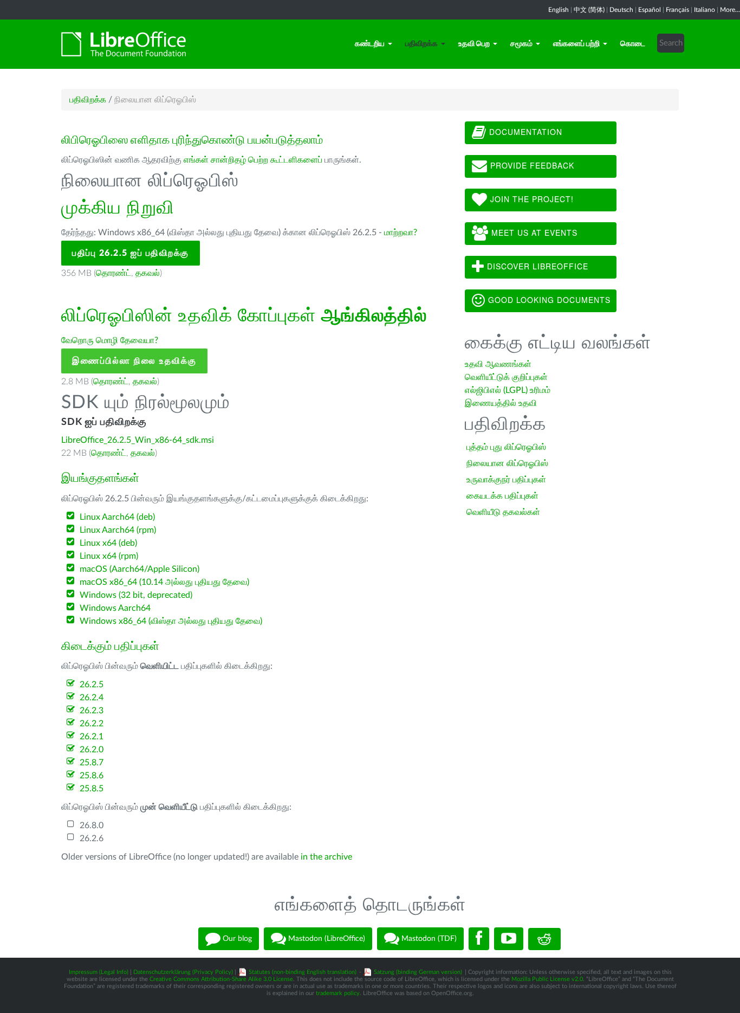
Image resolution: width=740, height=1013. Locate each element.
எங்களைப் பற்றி (576, 44)
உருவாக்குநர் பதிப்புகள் (506, 479)
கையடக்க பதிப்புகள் (502, 496)
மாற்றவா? (400, 232)
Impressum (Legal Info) (98, 972)
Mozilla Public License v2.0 (547, 979)
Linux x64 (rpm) (109, 556)
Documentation (524, 131)
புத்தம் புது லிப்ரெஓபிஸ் (506, 447)
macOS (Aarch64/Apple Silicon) (139, 569)
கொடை (632, 44)
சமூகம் (521, 44)
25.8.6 (91, 775)
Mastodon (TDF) (428, 939)
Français (677, 10)
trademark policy (338, 993)
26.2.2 (91, 723)
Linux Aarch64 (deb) (117, 517)
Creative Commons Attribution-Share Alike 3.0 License (221, 979)
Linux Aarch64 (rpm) (118, 530)
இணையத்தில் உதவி (501, 403)
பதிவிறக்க (421, 44)
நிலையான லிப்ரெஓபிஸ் (507, 463)
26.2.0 (91, 749)
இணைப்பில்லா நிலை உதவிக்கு (134, 361)
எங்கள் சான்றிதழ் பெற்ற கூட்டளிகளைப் (253, 160)
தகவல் (147, 273)
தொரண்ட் (113, 273)
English (558, 10)
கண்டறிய (370, 44)
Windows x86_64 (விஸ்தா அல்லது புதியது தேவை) (171, 621)
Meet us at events (533, 232)
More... (730, 10)
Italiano (704, 10)
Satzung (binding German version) (418, 972)
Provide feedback (531, 165)
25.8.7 (91, 762)
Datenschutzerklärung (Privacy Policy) (183, 972)
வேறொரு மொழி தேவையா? (109, 340)
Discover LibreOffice (536, 266)
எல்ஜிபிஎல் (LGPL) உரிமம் (507, 390)
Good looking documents (548, 299)
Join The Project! (531, 198)
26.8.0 (91, 825)
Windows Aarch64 (115, 608)
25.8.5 (91, 788)
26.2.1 (91, 736)
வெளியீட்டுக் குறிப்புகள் (506, 377)
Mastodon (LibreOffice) (325, 939)
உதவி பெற (474, 44)
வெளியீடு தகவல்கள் (503, 512)
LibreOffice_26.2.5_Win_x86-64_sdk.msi (137, 440)
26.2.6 (91, 838)
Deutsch (621, 10)
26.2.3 (91, 710)
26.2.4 (91, 697)
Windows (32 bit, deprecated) (136, 595)
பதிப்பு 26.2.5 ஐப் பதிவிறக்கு (130, 253)
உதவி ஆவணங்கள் (498, 364)
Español (649, 10)
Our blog (236, 939)
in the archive (326, 857)
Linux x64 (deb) (108, 543)
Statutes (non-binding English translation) (302, 972)
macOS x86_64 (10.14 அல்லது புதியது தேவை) (164, 582)
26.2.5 (91, 684)
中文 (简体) (589, 10)
